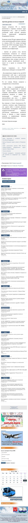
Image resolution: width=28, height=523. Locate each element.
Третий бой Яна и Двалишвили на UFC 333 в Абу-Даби (14, 369)
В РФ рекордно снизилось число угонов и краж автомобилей (12, 334)
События (14, 166)
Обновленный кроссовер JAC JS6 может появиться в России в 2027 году (13, 347)
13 (14, 478)
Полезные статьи (14, 406)
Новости (9, 166)
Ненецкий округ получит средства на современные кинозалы (13, 295)
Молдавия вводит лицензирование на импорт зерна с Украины (13, 238)
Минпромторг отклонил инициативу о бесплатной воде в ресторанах (12, 263)
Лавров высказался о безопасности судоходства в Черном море (13, 226)
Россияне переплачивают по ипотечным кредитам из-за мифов (14, 246)
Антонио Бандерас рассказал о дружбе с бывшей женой (12, 303)
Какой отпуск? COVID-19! (6, 460)
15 (21, 478)
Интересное (14, 407)
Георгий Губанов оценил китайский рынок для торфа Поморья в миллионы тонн (13, 222)
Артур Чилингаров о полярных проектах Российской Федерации (14, 139)
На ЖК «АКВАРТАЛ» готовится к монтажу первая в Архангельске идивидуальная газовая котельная (13, 322)
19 (10, 480)
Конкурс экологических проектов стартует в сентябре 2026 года (13, 242)
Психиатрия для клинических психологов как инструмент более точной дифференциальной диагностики (12, 395)
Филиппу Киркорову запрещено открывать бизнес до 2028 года (13, 253)
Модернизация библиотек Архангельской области (12, 288)
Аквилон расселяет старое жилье (9, 318)
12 (10, 478)
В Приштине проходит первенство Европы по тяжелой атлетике (14, 358)
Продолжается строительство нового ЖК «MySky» (13, 325)
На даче (3, 456)
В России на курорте (6, 454)
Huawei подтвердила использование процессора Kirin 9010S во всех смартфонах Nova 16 (13, 198)
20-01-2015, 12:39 (7, 24)
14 (17, 478)
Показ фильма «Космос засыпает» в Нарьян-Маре (13, 291)
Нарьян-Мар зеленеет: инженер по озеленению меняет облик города (12, 189)
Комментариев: (16, 163)
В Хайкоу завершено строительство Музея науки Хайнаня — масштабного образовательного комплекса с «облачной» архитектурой (12, 194)
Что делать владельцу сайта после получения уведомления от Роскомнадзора (12, 380)
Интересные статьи (14, 408)
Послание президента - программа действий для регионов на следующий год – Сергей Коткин (14, 154)
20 (14, 480)
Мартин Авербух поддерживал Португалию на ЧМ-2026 (12, 373)
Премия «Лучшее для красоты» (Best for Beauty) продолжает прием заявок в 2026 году (12, 277)
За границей (4, 452)
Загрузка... (4, 430)
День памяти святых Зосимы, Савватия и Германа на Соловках (13, 273)
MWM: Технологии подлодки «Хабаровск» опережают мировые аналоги (13, 218)
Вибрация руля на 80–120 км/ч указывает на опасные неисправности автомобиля (13, 207)
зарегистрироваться (11, 174)
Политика (20, 166)
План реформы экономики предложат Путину (12, 250)
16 (25, 478)
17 (3, 480)
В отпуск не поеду (5, 458)
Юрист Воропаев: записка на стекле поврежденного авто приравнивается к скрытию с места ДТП (13, 343)
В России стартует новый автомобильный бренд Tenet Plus (14, 351)
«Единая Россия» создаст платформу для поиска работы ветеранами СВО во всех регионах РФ (12, 231)
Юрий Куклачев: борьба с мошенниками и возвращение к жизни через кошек (11, 202)
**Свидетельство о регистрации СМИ (9, 515)
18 (6, 480)
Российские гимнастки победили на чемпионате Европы (12, 363)
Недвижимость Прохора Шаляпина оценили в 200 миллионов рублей (13, 310)
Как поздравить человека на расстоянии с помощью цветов (13, 399)
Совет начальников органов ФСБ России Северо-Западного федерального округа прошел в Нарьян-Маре (14, 147)
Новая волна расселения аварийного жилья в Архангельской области (12, 314)
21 (17, 480)
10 (3, 478)
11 (6, 478)
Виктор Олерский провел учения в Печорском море (14, 142)
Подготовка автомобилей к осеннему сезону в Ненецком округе (12, 339)
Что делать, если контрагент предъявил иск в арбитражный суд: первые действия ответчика (12, 384)
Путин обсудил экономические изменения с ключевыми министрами (11, 214)
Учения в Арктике (7, 151)
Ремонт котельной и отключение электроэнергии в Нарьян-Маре (13, 281)
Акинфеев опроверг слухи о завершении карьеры (12, 366)
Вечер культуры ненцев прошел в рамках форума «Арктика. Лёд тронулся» (13, 299)
